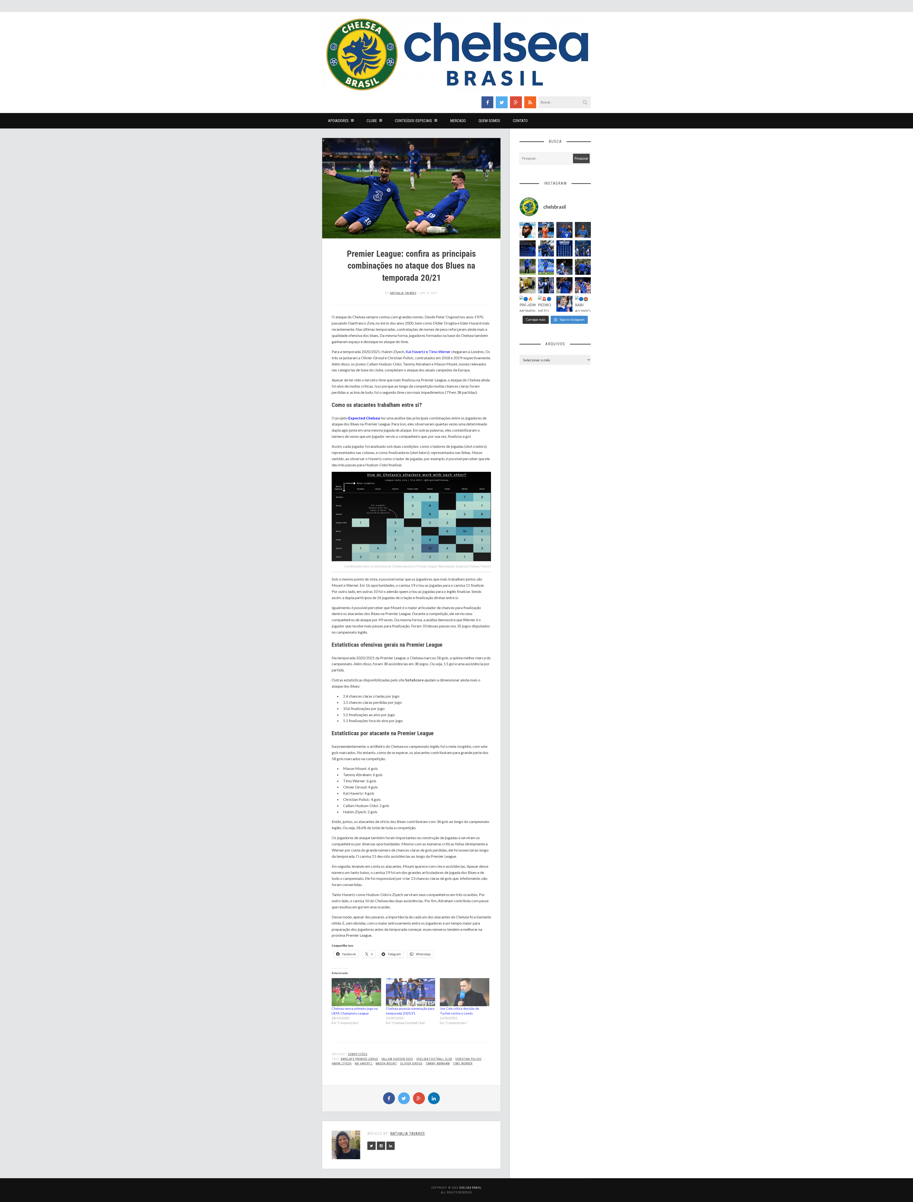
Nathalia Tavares (403, 293)
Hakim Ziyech (342, 1063)
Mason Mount (386, 1063)
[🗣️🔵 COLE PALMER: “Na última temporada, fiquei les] (564, 304)
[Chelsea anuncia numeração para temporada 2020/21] (410, 992)
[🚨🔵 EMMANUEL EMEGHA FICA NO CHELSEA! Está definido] (528, 267)
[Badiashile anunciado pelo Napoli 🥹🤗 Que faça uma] (528, 230)
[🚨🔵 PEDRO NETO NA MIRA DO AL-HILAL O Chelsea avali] (546, 304)
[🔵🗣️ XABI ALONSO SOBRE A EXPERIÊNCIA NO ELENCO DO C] (583, 267)
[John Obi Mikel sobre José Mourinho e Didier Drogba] (528, 285)
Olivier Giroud (411, 1063)
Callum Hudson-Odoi (397, 1059)
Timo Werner (462, 1063)
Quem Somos (489, 120)
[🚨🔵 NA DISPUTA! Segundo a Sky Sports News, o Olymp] (564, 285)
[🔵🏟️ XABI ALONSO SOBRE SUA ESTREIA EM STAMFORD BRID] (583, 304)
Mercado (458, 120)
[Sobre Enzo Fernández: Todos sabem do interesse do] (564, 267)
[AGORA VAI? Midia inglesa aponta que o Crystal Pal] (528, 248)
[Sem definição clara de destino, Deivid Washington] (546, 248)
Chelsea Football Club (434, 1059)
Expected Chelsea (364, 418)
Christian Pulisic (468, 1059)
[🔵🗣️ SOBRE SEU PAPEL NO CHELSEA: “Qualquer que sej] (583, 248)
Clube (372, 120)
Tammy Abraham (438, 1063)
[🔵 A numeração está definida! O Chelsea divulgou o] (564, 248)
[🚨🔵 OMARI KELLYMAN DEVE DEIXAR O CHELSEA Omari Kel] (546, 267)
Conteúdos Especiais (413, 120)
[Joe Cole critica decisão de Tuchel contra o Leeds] (464, 992)
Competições (357, 1054)
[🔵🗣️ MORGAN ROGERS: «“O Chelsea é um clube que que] (546, 285)
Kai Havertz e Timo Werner (428, 351)
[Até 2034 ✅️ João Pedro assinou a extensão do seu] (583, 230)
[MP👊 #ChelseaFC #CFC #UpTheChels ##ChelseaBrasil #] (546, 230)
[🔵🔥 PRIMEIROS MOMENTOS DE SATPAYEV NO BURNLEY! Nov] (528, 304)
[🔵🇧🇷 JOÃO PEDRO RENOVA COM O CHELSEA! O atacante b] (564, 230)
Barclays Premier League (359, 1059)
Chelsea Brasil (470, 1187)
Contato (520, 120)
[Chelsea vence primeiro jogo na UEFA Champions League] (356, 992)
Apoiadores (338, 120)
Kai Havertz (364, 1063)
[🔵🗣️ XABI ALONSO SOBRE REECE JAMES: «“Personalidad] (583, 285)
